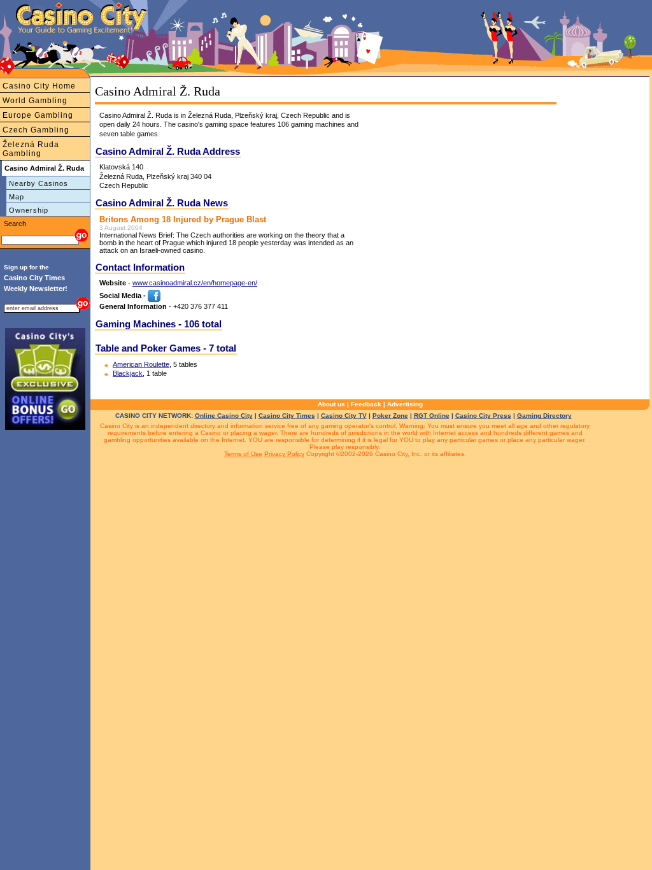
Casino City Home (39, 86)
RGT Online (432, 415)
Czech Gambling (36, 129)
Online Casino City (224, 415)
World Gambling (35, 100)
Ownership (28, 210)
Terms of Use (243, 453)
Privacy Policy (284, 453)
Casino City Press (483, 415)
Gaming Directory (544, 415)
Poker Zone (390, 415)
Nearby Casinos (38, 183)
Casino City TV (344, 415)
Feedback (366, 404)
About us (331, 404)
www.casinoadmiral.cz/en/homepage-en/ (194, 283)
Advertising (405, 404)
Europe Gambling (38, 115)
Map (16, 197)
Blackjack (128, 373)
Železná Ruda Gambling (31, 149)
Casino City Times (287, 415)
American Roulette (141, 364)
